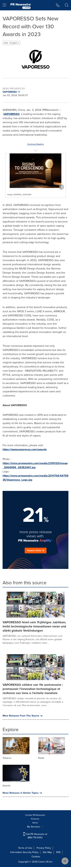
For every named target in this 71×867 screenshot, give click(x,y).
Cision (41, 862)
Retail (41, 758)
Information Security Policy (24, 852)
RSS (58, 852)
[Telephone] (57, 5)
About (35, 822)
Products (35, 818)
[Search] (66, 5)
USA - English (11, 43)
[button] (35, 60)
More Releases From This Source (21, 716)
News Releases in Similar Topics (21, 793)
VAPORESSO (11, 114)
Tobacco (7, 758)
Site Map (47, 852)
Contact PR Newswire (35, 815)
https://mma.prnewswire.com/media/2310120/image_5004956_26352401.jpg (35, 465)
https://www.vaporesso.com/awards (25, 449)
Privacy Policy (44, 848)
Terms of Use (25, 848)
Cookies (36, 856)
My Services (34, 827)
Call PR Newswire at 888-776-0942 (36, 835)
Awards (7, 785)
